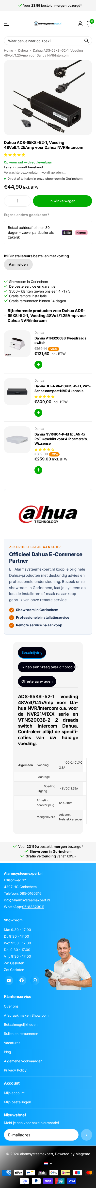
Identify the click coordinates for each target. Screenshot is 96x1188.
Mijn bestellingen (17, 1102)
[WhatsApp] (34, 980)
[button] (15, 155)
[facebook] (21, 980)
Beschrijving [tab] (31, 652)
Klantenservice (17, 996)
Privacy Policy (15, 1070)
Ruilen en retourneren (21, 1033)
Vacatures (12, 1043)
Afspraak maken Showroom (26, 1015)
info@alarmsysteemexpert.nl (27, 900)
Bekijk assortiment (7, 24)
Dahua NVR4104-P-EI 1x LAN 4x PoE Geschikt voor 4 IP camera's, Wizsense (61, 438)
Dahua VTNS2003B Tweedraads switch (60, 340)
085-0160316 (31, 893)
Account (12, 1083)
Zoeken (86, 40)
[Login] (80, 24)
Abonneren (86, 1135)
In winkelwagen (62, 201)
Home (8, 50)
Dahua (23, 50)
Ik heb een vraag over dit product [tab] (48, 667)
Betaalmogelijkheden (20, 1024)
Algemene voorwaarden (23, 1061)
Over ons (11, 1006)
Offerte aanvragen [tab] (37, 681)
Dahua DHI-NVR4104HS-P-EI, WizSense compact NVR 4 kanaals (62, 388)
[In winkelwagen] (38, 365)
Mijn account (14, 1093)
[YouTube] (8, 980)
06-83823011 (33, 907)
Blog (7, 1052)
